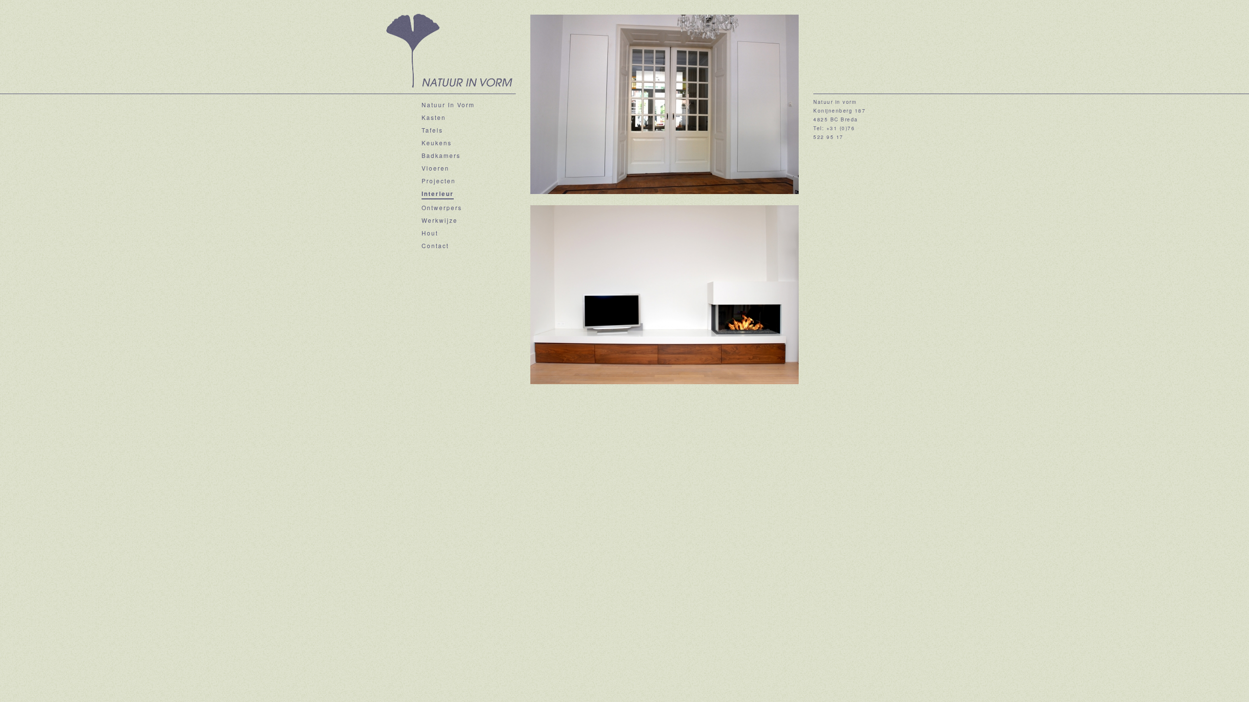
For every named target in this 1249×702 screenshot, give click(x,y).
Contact (435, 245)
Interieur (438, 193)
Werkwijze (440, 220)
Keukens (437, 142)
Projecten (439, 180)
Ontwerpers (442, 207)
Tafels (432, 130)
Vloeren (435, 168)
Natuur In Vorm (448, 104)
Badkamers (441, 155)
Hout (430, 233)
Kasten (434, 117)
